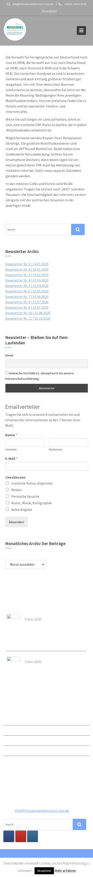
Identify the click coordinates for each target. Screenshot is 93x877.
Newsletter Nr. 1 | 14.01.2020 (27, 264)
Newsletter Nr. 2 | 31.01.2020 (27, 269)
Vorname (10, 449)
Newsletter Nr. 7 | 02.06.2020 (27, 296)
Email (9, 355)
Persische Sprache (25, 496)
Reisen (16, 489)
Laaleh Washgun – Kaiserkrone (50, 624)
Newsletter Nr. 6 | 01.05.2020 (27, 291)
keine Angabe (21, 509)
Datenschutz (13, 760)
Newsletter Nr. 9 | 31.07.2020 (27, 307)
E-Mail (11, 458)
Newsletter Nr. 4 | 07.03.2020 (27, 280)
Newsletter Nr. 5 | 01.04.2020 (27, 285)
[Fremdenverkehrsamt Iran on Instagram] (32, 836)
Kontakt (9, 740)
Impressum (12, 750)
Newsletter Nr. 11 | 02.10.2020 (27, 318)
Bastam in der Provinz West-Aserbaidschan (48, 668)
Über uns (10, 730)
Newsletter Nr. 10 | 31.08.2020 (27, 313)
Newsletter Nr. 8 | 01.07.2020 (27, 302)
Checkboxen (15, 477)
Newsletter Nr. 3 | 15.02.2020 (27, 275)
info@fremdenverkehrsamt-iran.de (42, 810)
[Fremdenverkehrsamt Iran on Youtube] (20, 836)
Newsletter (12, 720)
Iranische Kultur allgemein (32, 483)
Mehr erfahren (65, 870)
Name (11, 435)
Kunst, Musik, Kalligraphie (31, 503)
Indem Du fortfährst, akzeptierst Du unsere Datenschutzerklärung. (39, 376)
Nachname (55, 449)
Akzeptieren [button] (44, 871)
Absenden (16, 522)
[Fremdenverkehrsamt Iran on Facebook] (8, 836)
